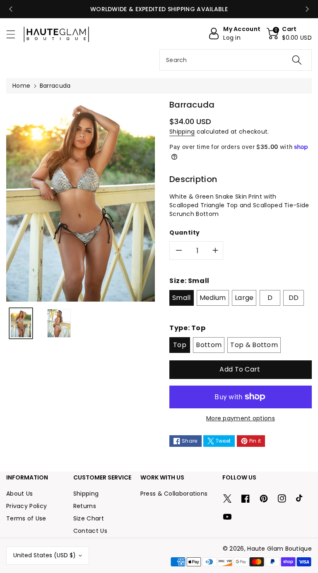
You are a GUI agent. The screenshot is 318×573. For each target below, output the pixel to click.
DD (294, 297)
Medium (213, 297)
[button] (14, 34)
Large (244, 297)
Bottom (209, 345)
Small (181, 297)
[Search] (296, 60)
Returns (84, 506)
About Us (19, 493)
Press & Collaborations (174, 493)
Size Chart (88, 518)
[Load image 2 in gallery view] (59, 323)
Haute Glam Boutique (279, 548)
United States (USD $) (44, 555)
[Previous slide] (11, 9)
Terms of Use (26, 518)
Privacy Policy (26, 506)
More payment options (240, 418)
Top (179, 345)
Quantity (184, 232)
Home (21, 86)
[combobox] (235, 60)
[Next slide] (307, 9)
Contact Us (90, 531)
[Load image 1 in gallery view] (21, 323)
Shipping (182, 131)
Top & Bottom (254, 345)
